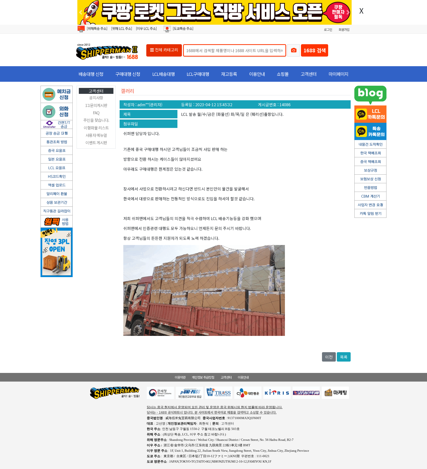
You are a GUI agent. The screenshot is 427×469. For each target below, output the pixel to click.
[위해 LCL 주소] (121, 28)
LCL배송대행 (163, 74)
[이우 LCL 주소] (146, 28)
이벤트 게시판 (96, 142)
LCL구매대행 (198, 74)
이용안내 (257, 74)
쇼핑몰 (283, 74)
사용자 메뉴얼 (96, 135)
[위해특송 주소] (97, 28)
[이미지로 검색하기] (293, 50)
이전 (329, 357)
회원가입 (344, 29)
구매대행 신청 (127, 74)
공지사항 (96, 98)
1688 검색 (314, 50)
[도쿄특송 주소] (183, 28)
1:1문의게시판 (96, 105)
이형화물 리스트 (96, 128)
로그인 (328, 29)
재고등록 (229, 74)
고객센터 (309, 74)
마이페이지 (338, 74)
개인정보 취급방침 (203, 377)
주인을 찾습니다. (96, 120)
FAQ (96, 113)
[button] (80, 12)
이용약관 (180, 377)
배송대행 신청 (91, 74)
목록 (343, 357)
